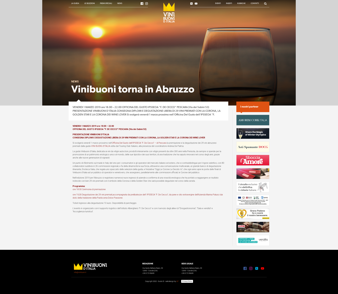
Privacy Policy (187, 281)
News (75, 81)
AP (177, 281)
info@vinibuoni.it (80, 272)
